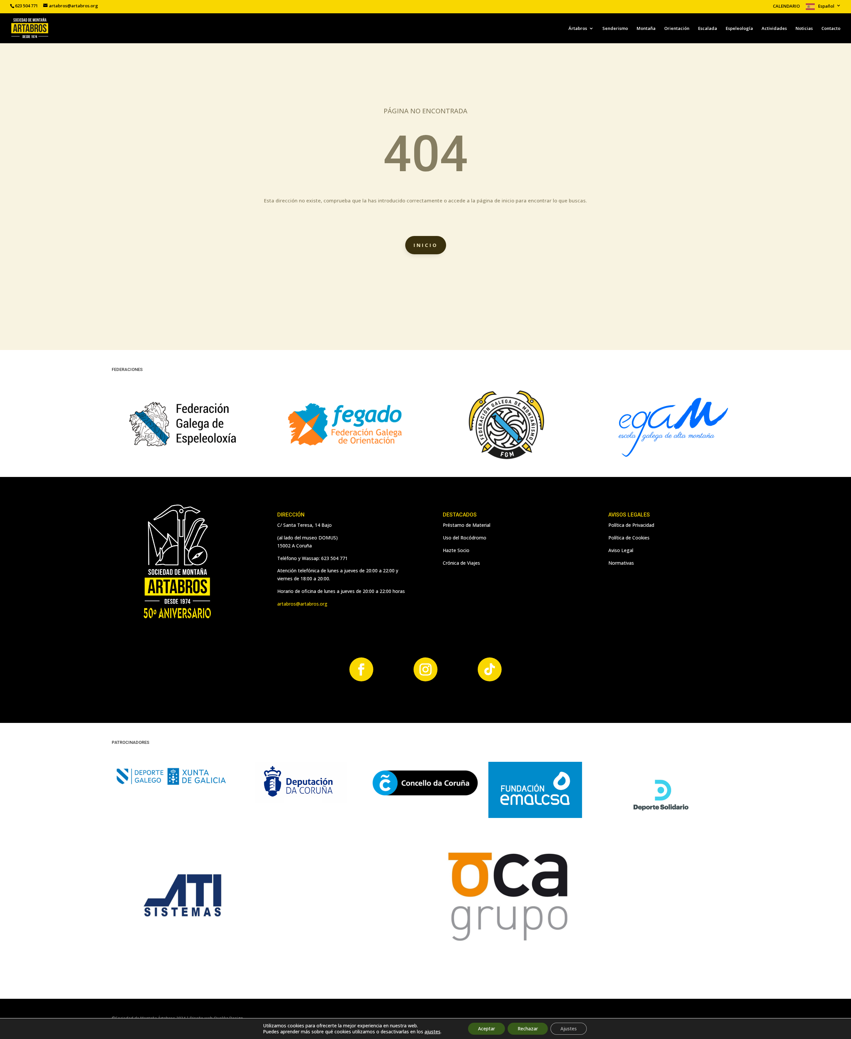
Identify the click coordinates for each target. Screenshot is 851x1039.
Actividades (774, 28)
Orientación (676, 28)
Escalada (707, 28)
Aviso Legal (620, 550)
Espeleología (739, 28)
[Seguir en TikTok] (490, 669)
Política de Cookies (629, 537)
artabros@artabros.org (302, 604)
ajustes (432, 1032)
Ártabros (577, 28)
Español (826, 6)
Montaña (646, 28)
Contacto (830, 28)
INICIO (426, 245)
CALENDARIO (786, 6)
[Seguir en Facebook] (361, 669)
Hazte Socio (456, 550)
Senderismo (615, 28)
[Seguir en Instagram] (425, 669)
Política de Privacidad (631, 525)
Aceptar (486, 1028)
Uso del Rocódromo (464, 537)
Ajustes (568, 1028)
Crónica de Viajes (461, 563)
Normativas (621, 563)
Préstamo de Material (466, 525)
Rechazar (528, 1028)
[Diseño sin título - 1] (506, 945)
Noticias (804, 28)
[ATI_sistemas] (183, 945)
